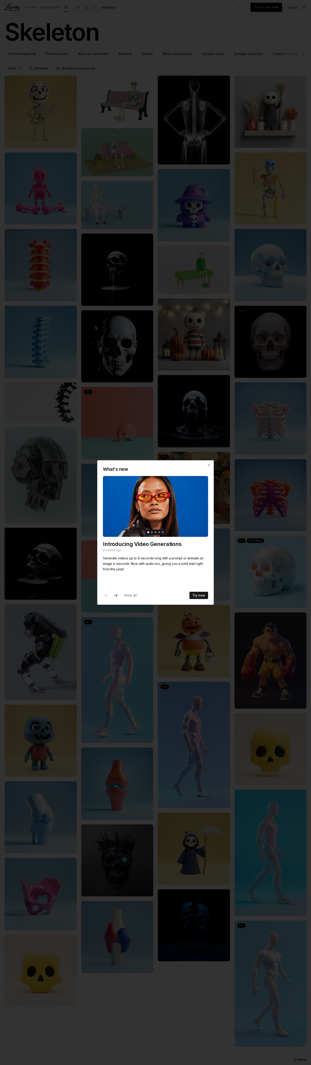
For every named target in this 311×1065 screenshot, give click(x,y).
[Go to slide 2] (152, 532)
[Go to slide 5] (163, 532)
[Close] (209, 465)
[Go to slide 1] (148, 532)
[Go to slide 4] (159, 532)
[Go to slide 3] (155, 532)
